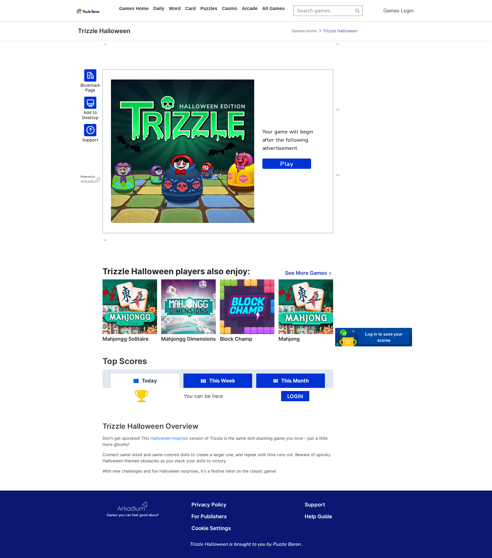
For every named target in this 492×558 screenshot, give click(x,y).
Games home (134, 8)
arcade (250, 8)
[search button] (357, 11)
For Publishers (209, 516)
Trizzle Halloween (340, 30)
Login (295, 396)
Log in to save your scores (384, 336)
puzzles (208, 8)
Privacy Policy (209, 505)
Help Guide (318, 516)
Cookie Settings (211, 528)
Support (315, 505)
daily (158, 8)
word (175, 8)
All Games (273, 8)
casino (229, 8)
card (190, 8)
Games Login (398, 10)
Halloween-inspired (169, 438)
